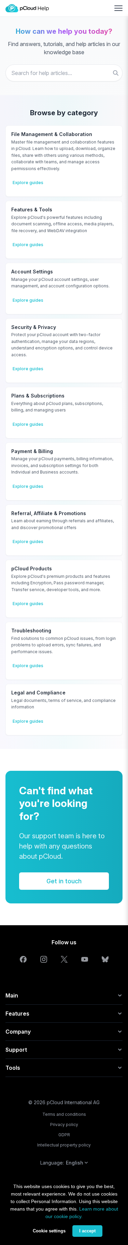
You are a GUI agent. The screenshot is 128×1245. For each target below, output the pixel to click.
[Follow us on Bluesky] (105, 959)
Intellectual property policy (64, 1145)
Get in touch (64, 881)
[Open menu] (118, 8)
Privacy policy (64, 1124)
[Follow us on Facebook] (23, 959)
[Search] (116, 73)
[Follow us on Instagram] (43, 959)
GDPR (64, 1134)
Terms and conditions (64, 1114)
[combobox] (64, 72)
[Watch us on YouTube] (84, 959)
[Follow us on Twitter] (64, 959)
